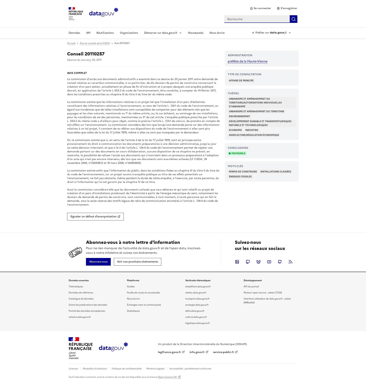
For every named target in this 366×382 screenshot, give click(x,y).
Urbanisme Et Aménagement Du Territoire (256, 111)
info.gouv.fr (197, 352)
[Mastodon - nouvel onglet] (248, 262)
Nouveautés (195, 33)
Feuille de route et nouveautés (143, 292)
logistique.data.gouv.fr (197, 323)
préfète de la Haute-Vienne (247, 61)
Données (74, 33)
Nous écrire (217, 33)
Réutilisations (105, 33)
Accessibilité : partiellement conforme (190, 368)
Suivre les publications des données (88, 305)
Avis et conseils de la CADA (95, 43)
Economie (235, 130)
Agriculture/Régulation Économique (254, 135)
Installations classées (275, 171)
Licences (73, 368)
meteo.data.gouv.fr (195, 292)
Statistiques (133, 311)
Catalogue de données (81, 298)
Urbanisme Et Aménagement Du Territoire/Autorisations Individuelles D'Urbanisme (255, 102)
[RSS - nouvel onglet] (290, 262)
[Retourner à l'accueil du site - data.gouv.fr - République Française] (113, 348)
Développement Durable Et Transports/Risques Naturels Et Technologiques (260, 123)
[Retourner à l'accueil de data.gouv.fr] (103, 13)
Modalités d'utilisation (95, 368)
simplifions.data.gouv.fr (198, 286)
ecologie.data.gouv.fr (197, 305)
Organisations (129, 33)
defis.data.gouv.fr (195, 311)
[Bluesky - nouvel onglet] (258, 262)
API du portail (251, 286)
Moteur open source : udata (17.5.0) (263, 292)
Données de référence (81, 292)
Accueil (71, 43)
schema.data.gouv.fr (80, 317)
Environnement (239, 116)
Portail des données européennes (87, 311)
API (88, 33)
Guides (131, 286)
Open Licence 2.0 (167, 377)
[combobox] (260, 19)
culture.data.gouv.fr (196, 317)
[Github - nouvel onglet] (280, 262)
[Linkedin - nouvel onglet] (237, 262)
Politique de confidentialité (127, 368)
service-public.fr (223, 352)
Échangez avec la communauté (144, 305)
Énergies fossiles (240, 176)
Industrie (251, 130)
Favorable (238, 153)
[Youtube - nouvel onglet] (269, 262)
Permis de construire (243, 171)
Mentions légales (155, 368)
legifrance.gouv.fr (169, 352)
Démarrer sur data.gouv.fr (160, 33)
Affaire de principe (241, 80)
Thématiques (76, 286)
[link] (260, 8)
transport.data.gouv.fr (197, 298)
